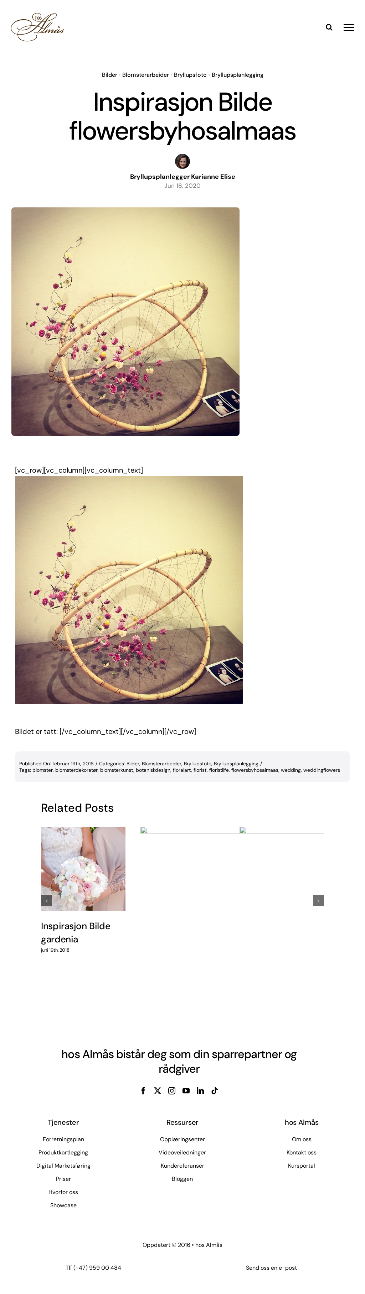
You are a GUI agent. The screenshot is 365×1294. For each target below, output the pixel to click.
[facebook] (143, 1090)
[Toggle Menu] (349, 27)
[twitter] (157, 1090)
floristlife (219, 770)
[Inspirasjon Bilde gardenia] (83, 869)
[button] (46, 900)
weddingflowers (321, 770)
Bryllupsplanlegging (237, 75)
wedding (291, 770)
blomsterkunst (116, 770)
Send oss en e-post (271, 1268)
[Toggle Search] (329, 27)
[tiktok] (214, 1090)
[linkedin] (200, 1090)
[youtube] (186, 1090)
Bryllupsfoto (190, 75)
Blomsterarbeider (145, 75)
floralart (182, 770)
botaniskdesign (153, 770)
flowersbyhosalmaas (254, 770)
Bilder (109, 75)
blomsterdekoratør (76, 770)
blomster (42, 770)
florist (200, 770)
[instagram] (171, 1090)
